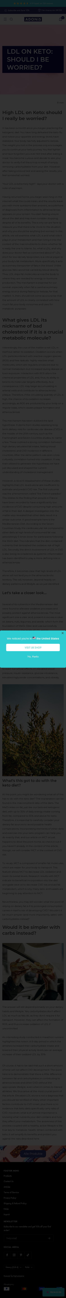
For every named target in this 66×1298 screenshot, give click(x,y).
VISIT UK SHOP (33, 647)
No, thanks (33, 656)
